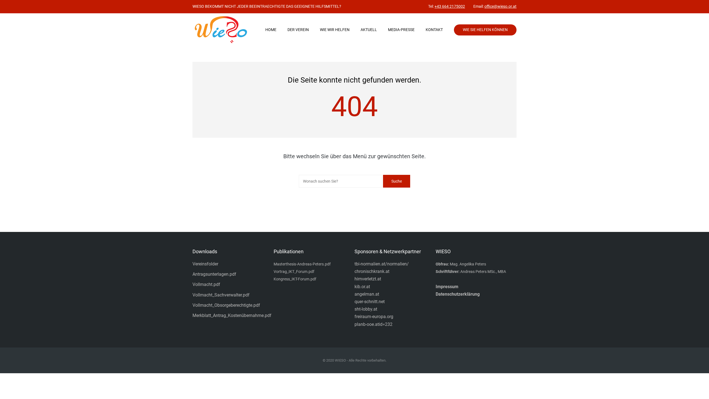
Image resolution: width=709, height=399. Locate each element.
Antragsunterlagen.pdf (214, 274)
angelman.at (366, 294)
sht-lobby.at (365, 309)
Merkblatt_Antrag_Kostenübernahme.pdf (231, 315)
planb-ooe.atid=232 (373, 324)
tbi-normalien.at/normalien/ (381, 264)
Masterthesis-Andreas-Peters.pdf (302, 264)
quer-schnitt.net (369, 301)
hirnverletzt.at (367, 279)
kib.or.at (362, 286)
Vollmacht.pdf (206, 284)
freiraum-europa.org (373, 316)
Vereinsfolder (205, 264)
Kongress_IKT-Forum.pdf (295, 279)
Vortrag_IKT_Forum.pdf (294, 271)
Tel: (446, 6)
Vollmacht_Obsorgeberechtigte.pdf (226, 305)
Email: (495, 6)
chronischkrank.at (371, 271)
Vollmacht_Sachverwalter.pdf (221, 295)
